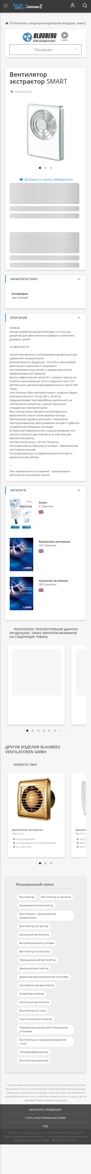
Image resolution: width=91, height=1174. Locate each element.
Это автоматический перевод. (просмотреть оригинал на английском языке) (40, 473)
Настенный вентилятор (34, 1002)
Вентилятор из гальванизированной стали (42, 1041)
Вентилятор (26, 897)
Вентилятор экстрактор (33, 926)
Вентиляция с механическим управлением (37, 915)
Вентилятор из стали (32, 1010)
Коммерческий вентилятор (36, 905)
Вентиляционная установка (37, 943)
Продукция (43, 49)
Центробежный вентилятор (36, 985)
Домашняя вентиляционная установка (44, 977)
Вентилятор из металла (56, 897)
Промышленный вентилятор (37, 960)
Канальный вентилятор (34, 934)
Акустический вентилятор (35, 1019)
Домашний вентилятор (34, 968)
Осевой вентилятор (31, 994)
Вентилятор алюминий (34, 1060)
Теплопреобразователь (33, 1052)
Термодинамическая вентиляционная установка (43, 1029)
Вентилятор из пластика (34, 951)
